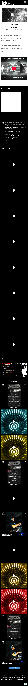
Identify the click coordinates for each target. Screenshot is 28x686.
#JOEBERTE (8, 127)
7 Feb (24, 122)
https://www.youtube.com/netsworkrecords (15, 138)
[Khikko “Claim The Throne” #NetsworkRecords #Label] (14, 344)
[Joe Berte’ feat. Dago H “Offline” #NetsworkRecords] (14, 164)
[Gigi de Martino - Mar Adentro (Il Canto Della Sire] (14, 318)
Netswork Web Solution (11, 674)
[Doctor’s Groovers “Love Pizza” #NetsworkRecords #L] (14, 293)
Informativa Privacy (11, 679)
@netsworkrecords (18, 122)
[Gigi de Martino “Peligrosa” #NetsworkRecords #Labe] (14, 498)
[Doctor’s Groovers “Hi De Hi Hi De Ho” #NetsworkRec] (14, 575)
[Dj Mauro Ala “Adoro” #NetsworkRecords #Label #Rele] (14, 601)
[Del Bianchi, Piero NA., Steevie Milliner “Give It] (14, 550)
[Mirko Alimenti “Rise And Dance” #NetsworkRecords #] (14, 421)
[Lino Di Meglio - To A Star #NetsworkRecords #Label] (14, 216)
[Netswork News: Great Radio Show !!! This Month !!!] (14, 370)
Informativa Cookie (19, 679)
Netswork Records (9, 122)
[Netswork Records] (7, 5)
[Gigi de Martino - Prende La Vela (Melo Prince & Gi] (14, 190)
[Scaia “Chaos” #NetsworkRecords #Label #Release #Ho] (14, 447)
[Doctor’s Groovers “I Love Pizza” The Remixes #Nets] (14, 241)
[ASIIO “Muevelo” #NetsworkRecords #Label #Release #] (14, 267)
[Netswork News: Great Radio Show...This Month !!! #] (14, 524)
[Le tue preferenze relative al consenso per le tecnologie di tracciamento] (25, 684)
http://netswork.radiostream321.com (13, 135)
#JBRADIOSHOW (16, 127)
